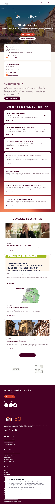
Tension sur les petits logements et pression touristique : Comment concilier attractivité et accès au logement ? (27, 340)
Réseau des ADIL (8, 442)
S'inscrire (8, 396)
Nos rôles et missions (11, 98)
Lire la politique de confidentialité (16, 490)
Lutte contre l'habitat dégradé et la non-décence (19, 141)
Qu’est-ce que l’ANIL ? (9, 440)
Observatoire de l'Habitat (13, 171)
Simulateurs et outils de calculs (12, 453)
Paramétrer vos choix (36, 494)
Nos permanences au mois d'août (19, 245)
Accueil (2, 8)
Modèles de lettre (8, 459)
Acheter (6, 472)
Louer (5, 470)
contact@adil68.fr (13, 57)
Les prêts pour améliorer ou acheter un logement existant (23, 185)
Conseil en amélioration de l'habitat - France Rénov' (20, 127)
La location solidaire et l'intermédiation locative (19, 199)
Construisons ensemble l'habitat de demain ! (19, 275)
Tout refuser (24, 494)
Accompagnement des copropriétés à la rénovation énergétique (23, 156)
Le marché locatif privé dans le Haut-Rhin (18, 307)
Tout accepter (14, 494)
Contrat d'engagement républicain (12, 501)
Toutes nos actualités (9, 444)
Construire (7, 474)
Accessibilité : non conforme (11, 499)
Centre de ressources (9, 455)
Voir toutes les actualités (27, 355)
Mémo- (9, 461)
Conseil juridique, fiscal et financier (15, 113)
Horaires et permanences (27, 38)
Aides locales (7, 457)
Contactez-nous (29, 34)
